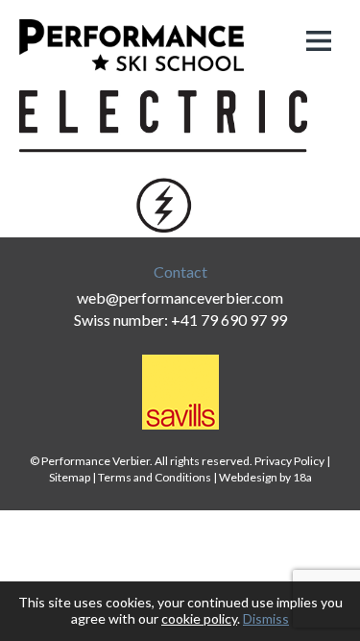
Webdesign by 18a (265, 477)
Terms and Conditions (154, 477)
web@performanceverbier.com (180, 297)
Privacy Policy (289, 461)
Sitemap (69, 477)
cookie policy (199, 618)
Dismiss (266, 618)
